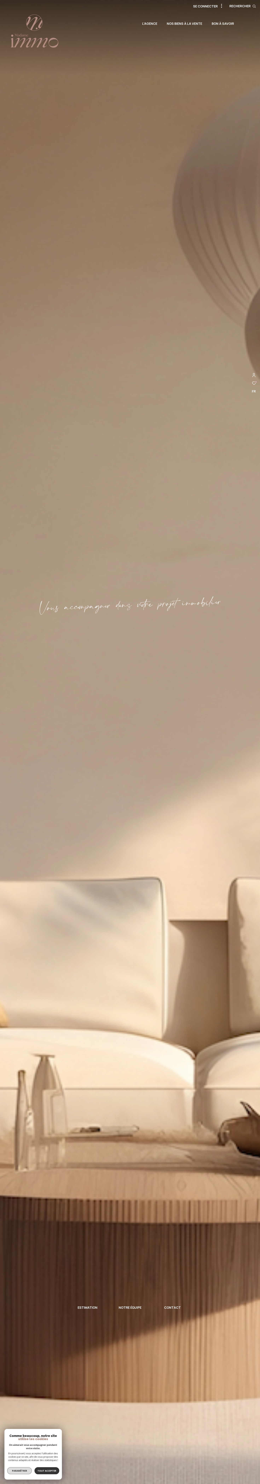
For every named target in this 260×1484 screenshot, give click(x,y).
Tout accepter (46, 1470)
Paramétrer (19, 1470)
